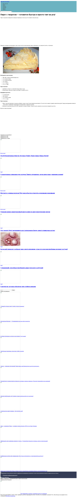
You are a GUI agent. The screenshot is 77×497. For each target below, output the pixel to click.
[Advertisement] (38, 31)
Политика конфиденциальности (10, 475)
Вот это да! (5, 3)
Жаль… (4, 9)
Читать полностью (11, 496)
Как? (4, 4)
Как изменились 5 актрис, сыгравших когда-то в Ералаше (33, 493)
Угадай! (4, 7)
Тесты (4, 6)
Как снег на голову (4, 1)
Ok (6, 496)
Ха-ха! (4, 8)
